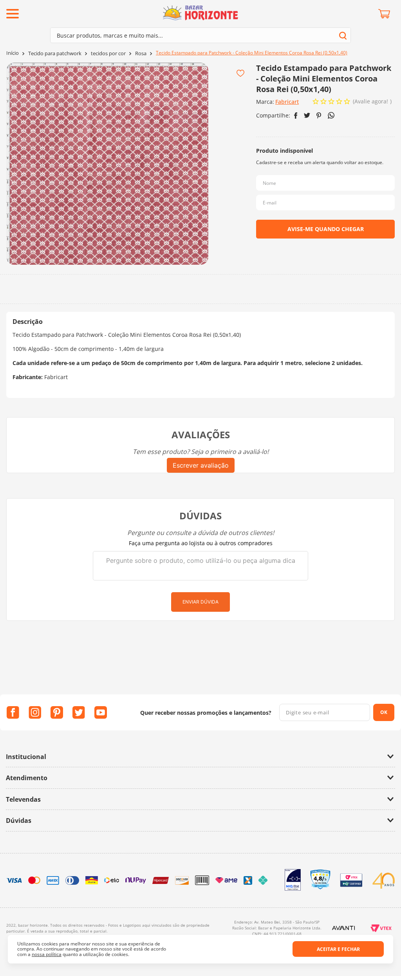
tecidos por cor (108, 53)
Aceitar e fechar (338, 949)
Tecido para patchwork (54, 53)
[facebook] (296, 115)
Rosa (140, 53)
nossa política (46, 954)
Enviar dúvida (200, 602)
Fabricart (287, 101)
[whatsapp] (331, 115)
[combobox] (200, 35)
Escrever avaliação (201, 465)
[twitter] (307, 115)
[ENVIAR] (325, 229)
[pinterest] (319, 115)
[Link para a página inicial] (12, 53)
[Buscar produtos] (342, 35)
